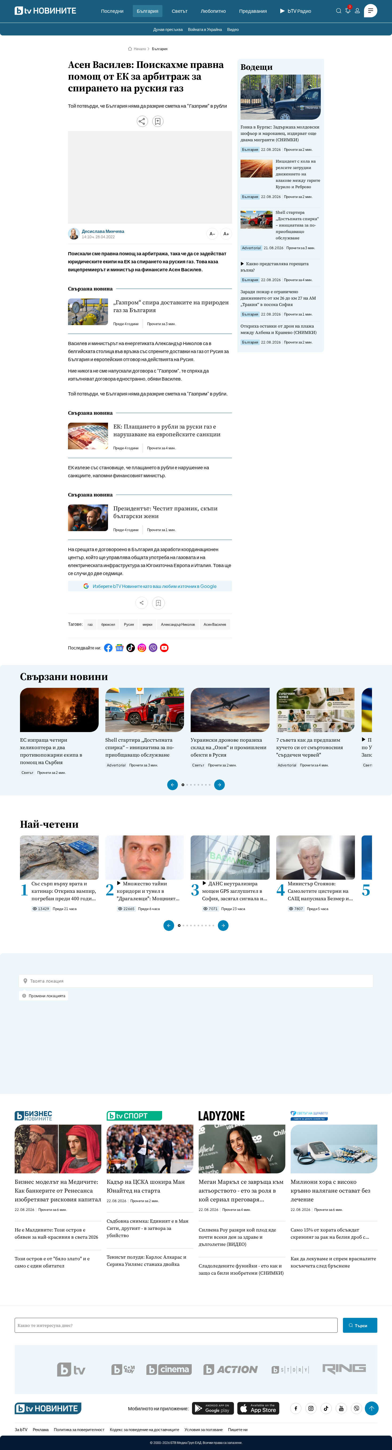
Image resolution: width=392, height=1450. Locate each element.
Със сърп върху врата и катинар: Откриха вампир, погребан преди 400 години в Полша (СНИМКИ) (64, 891)
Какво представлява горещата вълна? (275, 267)
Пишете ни (237, 1429)
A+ (226, 233)
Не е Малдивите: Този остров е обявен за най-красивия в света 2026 (56, 1233)
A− (212, 233)
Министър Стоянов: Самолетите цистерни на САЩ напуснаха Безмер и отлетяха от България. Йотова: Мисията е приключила (318, 891)
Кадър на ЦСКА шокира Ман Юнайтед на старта (146, 1186)
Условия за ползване (204, 1429)
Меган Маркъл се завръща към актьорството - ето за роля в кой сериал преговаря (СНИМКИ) (241, 1191)
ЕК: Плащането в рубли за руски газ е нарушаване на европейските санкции (167, 430)
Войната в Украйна (205, 29)
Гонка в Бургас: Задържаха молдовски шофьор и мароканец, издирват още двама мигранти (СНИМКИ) (280, 133)
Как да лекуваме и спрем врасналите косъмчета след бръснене (333, 1262)
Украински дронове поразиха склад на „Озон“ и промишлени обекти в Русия (228, 747)
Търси (361, 1325)
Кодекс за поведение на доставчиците (144, 1429)
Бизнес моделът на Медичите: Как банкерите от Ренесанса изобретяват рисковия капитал (58, 1190)
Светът (179, 11)
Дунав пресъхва (168, 29)
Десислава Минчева (103, 231)
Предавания (253, 11)
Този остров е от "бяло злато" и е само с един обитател (52, 1262)
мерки (147, 624)
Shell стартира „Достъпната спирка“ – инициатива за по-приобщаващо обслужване (297, 225)
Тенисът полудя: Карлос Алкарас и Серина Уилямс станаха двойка (146, 1260)
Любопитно (213, 11)
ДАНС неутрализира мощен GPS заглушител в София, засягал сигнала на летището (234, 891)
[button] (172, 784)
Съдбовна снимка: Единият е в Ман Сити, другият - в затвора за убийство (148, 1228)
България (147, 11)
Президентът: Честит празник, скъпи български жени (165, 512)
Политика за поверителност (79, 1429)
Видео (233, 29)
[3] (348, 11)
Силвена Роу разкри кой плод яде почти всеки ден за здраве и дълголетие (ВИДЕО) (237, 1236)
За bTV (21, 1429)
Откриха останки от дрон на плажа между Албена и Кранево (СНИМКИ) (279, 329)
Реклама (41, 1429)
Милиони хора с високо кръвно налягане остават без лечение (330, 1190)
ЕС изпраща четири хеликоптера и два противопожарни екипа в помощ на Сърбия (51, 751)
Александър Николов (178, 624)
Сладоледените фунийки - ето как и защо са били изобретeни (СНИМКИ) (241, 1269)
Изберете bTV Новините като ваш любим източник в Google (155, 586)
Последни (112, 11)
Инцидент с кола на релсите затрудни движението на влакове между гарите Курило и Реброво (298, 173)
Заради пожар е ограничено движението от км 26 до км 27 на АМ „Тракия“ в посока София (278, 298)
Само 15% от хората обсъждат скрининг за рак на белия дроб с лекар (328, 1233)
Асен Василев (215, 624)
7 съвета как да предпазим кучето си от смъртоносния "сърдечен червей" (309, 747)
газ (90, 624)
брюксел (108, 624)
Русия (129, 624)
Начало (140, 49)
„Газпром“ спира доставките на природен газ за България (171, 306)
